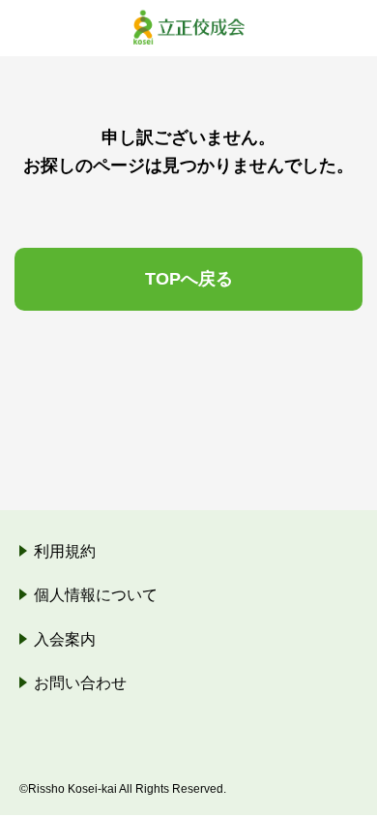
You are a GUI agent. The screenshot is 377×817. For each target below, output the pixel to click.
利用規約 (65, 551)
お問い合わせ (80, 683)
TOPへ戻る (189, 278)
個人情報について (96, 595)
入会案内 (65, 639)
